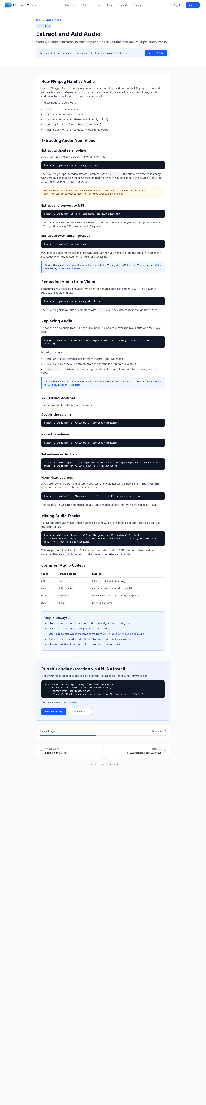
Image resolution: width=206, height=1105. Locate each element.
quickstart (71, 702)
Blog (109, 5)
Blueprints (70, 5)
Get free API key (156, 52)
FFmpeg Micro (24, 5)
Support (122, 5)
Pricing (137, 5)
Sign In (177, 5)
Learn (97, 5)
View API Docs (80, 711)
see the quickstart (70, 268)
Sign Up (192, 5)
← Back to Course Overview (103, 764)
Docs (85, 5)
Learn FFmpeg (53, 19)
